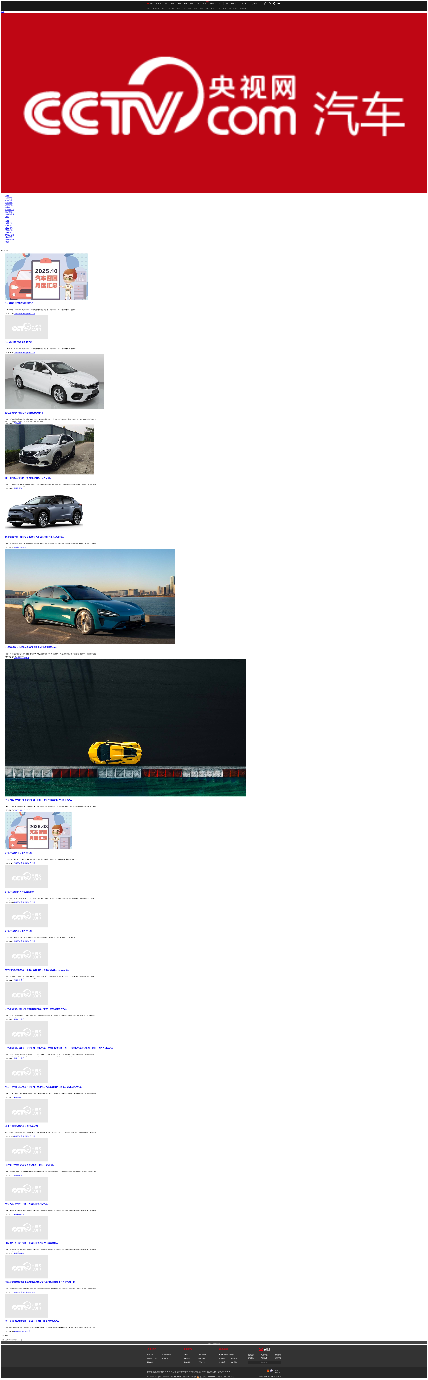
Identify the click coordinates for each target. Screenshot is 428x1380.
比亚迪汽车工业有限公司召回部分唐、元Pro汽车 (28, 456)
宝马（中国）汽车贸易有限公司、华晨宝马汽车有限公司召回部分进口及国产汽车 (43, 1021)
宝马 (19, 1031)
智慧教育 (278, 1292)
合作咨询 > (264, 1296)
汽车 (2, 12)
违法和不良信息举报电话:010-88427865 (218, 1306)
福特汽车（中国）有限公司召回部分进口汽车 (26, 1138)
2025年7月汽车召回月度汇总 (18, 865)
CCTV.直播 (230, 3)
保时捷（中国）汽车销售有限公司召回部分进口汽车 (29, 1099)
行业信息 (8, 200)
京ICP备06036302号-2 (164, 1311)
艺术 (218, 8)
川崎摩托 (20, 1187)
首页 (151, 3)
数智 (224, 8)
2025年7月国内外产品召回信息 (19, 848)
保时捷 (20, 1109)
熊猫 (204, 3)
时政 (157, 3)
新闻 (166, 3)
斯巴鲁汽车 (21, 525)
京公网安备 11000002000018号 (209, 1311)
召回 (15, 314)
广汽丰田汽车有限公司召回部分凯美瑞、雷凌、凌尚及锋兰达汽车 (36, 943)
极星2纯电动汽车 (24, 1265)
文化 (183, 8)
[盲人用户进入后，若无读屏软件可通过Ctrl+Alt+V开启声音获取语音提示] (265, 3)
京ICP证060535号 (152, 1311)
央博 (178, 8)
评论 (172, 3)
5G (230, 8)
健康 (201, 8)
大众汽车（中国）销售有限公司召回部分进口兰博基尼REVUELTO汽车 (38, 778)
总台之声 (150, 1288)
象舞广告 (165, 1292)
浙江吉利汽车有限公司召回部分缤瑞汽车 (24, 391)
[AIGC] (254, 3)
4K (220, 3)
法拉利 (20, 914)
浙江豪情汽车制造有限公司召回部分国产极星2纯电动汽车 (32, 1255)
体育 (191, 3)
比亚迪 (20, 466)
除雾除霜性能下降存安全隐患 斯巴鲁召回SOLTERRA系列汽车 (34, 515)
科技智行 (8, 207)
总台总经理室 (166, 1288)
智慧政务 (264, 1292)
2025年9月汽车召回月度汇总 (18, 320)
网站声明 (150, 1296)
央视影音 (187, 1292)
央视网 (186, 1288)
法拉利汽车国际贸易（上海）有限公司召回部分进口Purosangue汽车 (37, 904)
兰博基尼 (20, 788)
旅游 (189, 8)
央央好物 (243, 8)
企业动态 (8, 203)
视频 (179, 3)
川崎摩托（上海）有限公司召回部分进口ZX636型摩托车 (31, 1177)
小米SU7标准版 (23, 636)
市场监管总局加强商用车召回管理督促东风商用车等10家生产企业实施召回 (40, 1216)
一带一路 (171, 8)
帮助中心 (202, 1296)
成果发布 (278, 1289)
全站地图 (215, 1275)
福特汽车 (20, 1148)
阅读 (212, 8)
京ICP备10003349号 (177, 1311)
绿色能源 (8, 212)
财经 (185, 3)
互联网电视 (202, 1288)
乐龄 (207, 8)
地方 (148, 8)
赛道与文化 (9, 214)
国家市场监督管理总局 (26, 314)
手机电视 (202, 1292)
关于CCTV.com (152, 1292)
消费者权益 (9, 210)
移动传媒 (187, 1296)
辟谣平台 (222, 1292)
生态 (163, 8)
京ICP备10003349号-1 (189, 1311)
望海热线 (222, 1296)
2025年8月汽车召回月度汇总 (18, 831)
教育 (198, 3)
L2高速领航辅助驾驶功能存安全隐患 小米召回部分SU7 (31, 625)
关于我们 (251, 1289)
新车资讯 (8, 205)
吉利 (19, 401)
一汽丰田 (20, 992)
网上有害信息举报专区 (227, 1288)
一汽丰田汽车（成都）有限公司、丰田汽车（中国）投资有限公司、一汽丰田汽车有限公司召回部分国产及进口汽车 (59, 982)
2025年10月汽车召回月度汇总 (19, 303)
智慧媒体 (251, 1292)
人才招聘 (233, 1296)
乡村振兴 (156, 8)
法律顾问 (233, 1292)
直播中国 (212, 3)
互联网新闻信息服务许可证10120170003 (159, 1306)
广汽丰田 (20, 953)
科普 (195, 8)
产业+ (235, 8)
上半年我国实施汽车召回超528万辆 (21, 1060)
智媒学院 (264, 1289)
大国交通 (8, 198)
